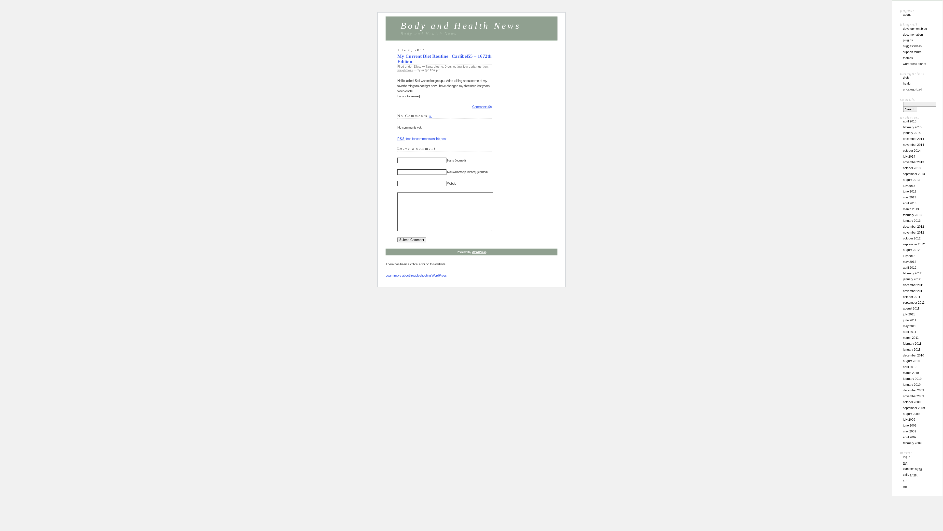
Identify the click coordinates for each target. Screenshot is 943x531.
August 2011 (911, 308)
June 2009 (909, 425)
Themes (908, 58)
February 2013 (912, 215)
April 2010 (909, 367)
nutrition (482, 66)
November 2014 (913, 145)
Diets (417, 66)
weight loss (405, 70)
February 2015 (912, 127)
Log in (906, 457)
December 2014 (913, 139)
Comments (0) (482, 107)
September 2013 (914, 174)
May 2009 (909, 431)
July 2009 (909, 419)
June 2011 (909, 320)
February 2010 (912, 379)
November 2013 (913, 162)
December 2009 (913, 390)
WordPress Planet (914, 64)
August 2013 (911, 180)
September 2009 (914, 408)
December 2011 (913, 285)
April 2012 (909, 267)
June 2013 (909, 191)
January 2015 (912, 133)
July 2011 (909, 314)
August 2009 (911, 414)
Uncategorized (912, 89)
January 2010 (912, 384)
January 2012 (912, 279)
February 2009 (912, 443)
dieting (438, 66)
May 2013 (909, 197)
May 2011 (909, 326)
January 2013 (912, 220)
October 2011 (911, 297)
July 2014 (909, 156)
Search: (908, 99)
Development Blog (915, 28)
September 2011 (914, 302)
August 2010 (911, 361)
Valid (910, 474)
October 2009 (912, 402)
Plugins (908, 40)
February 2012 (912, 273)
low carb (469, 66)
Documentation (913, 34)
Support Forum (912, 52)
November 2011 (913, 291)
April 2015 (909, 121)
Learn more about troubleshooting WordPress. (416, 275)
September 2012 (914, 244)
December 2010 (913, 355)
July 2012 (909, 256)
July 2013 (909, 186)
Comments (912, 469)
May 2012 (909, 262)
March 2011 (911, 337)
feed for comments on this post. (422, 139)
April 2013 (909, 203)
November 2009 (913, 396)
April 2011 (909, 332)
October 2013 (912, 168)
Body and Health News (461, 26)
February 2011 (912, 343)
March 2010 (911, 373)
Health (907, 83)
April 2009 (909, 437)
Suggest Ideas (912, 46)
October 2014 (912, 150)
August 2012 (911, 250)
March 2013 (911, 209)
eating (457, 66)
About (907, 14)
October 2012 (912, 238)
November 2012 (913, 232)
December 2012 (913, 226)
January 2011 (911, 349)
